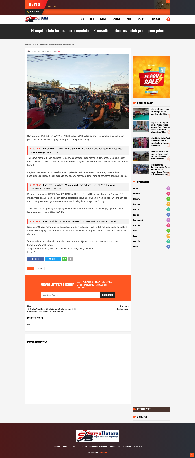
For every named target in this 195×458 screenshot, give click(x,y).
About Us (66, 446)
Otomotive (136, 241)
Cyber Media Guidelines (98, 446)
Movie (135, 231)
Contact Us (76, 446)
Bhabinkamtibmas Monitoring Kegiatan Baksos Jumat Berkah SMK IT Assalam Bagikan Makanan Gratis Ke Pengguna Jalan (160, 169)
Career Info (137, 446)
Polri (40, 268)
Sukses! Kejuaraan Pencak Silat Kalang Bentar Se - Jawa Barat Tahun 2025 (160, 112)
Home (82, 19)
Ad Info (84, 446)
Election (136, 209)
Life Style (136, 225)
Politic (135, 247)
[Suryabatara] (97, 441)
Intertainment (138, 220)
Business (136, 194)
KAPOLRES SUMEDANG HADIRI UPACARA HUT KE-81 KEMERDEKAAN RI (79, 221)
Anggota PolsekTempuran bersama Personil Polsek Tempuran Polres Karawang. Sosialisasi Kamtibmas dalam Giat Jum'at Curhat (160, 127)
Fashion (136, 215)
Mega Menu (155, 19)
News (135, 236)
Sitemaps (57, 446)
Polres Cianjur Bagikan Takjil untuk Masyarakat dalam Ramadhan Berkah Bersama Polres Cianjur (160, 142)
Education (136, 204)
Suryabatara (103, 452)
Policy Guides (115, 446)
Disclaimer (126, 446)
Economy (136, 199)
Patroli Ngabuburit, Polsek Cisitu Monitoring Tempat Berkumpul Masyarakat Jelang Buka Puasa (159, 155)
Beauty (135, 188)
